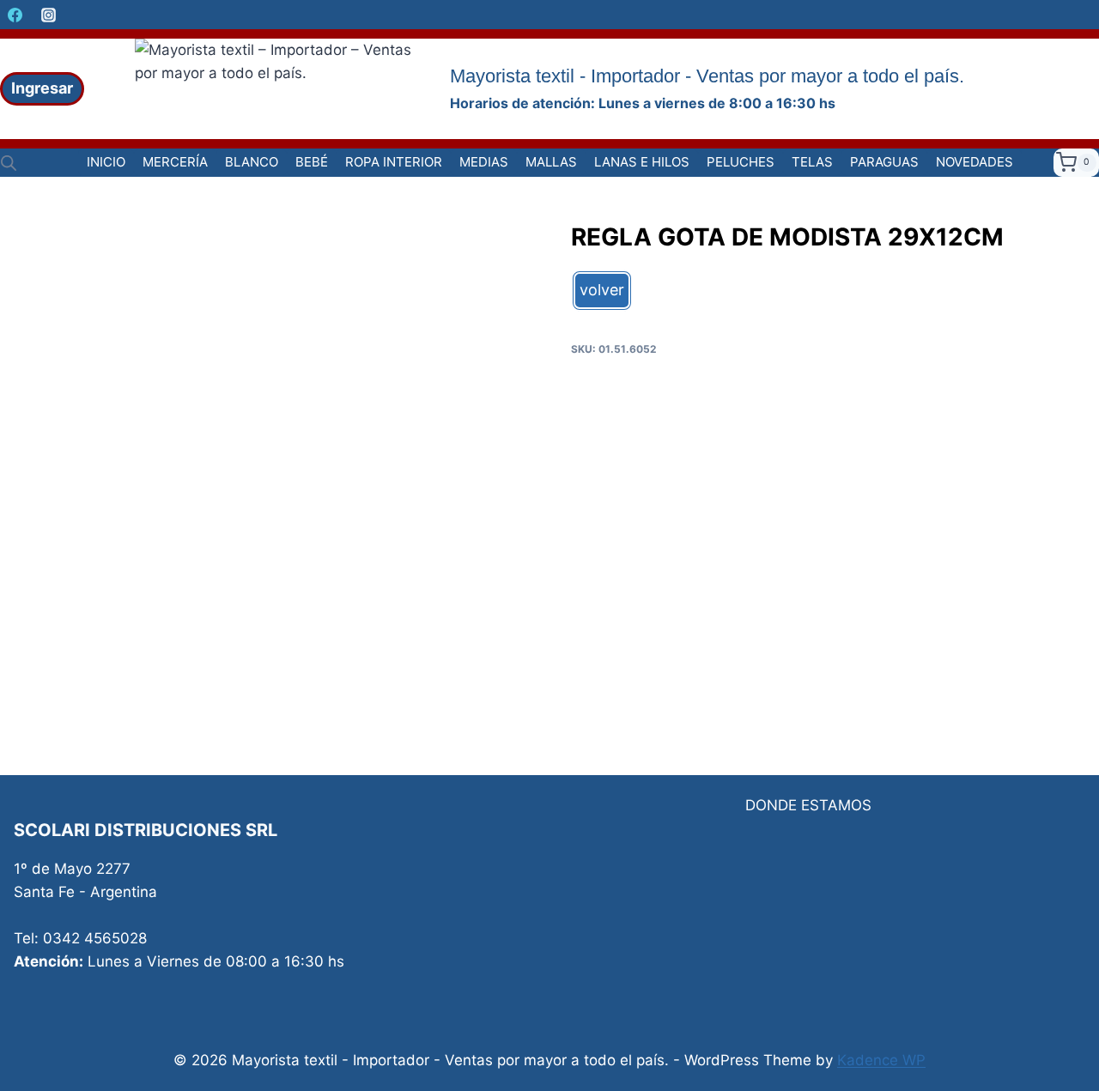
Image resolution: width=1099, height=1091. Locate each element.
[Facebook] (14, 14)
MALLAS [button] (551, 162)
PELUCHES (740, 162)
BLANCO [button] (251, 162)
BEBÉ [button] (311, 162)
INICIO (106, 162)
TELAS (812, 162)
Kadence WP (881, 1060)
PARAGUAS (884, 162)
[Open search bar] (8, 163)
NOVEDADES (974, 162)
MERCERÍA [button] (175, 162)
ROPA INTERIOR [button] (393, 162)
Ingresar (42, 88)
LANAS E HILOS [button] (641, 162)
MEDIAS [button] (483, 162)
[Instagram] (48, 14)
